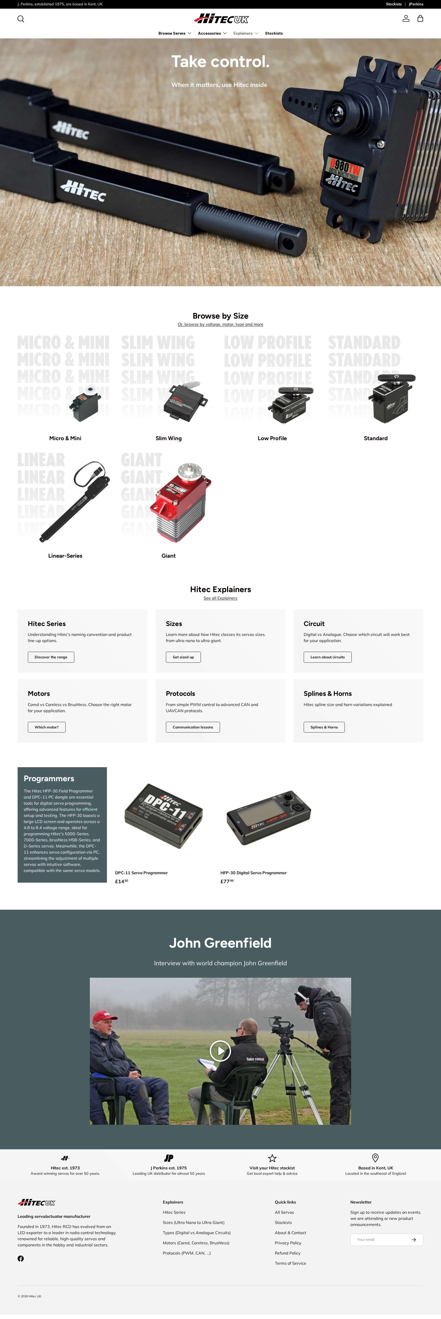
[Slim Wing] (169, 383)
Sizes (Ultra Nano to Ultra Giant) (194, 1222)
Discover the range (51, 657)
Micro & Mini (65, 438)
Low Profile (272, 438)
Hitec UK (35, 1296)
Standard (376, 438)
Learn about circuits (328, 657)
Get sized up (183, 657)
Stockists (394, 4)
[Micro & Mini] (65, 383)
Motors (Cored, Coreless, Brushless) (196, 1242)
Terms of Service (290, 1263)
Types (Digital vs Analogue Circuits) (197, 1232)
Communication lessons (193, 727)
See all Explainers (220, 597)
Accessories (209, 33)
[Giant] (169, 500)
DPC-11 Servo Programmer (141, 872)
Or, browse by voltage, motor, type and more (220, 324)
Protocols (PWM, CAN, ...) (187, 1253)
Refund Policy (288, 1253)
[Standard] (376, 383)
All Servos (284, 1212)
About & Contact (290, 1232)
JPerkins (416, 4)
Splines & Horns (324, 727)
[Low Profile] (272, 383)
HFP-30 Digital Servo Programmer (253, 872)
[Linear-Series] (65, 500)
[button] (420, 18)
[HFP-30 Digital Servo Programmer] (269, 815)
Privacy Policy (288, 1242)
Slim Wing (169, 438)
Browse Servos (172, 33)
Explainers (243, 33)
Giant (169, 555)
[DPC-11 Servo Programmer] (163, 815)
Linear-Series (65, 555)
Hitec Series (174, 1212)
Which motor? (47, 727)
